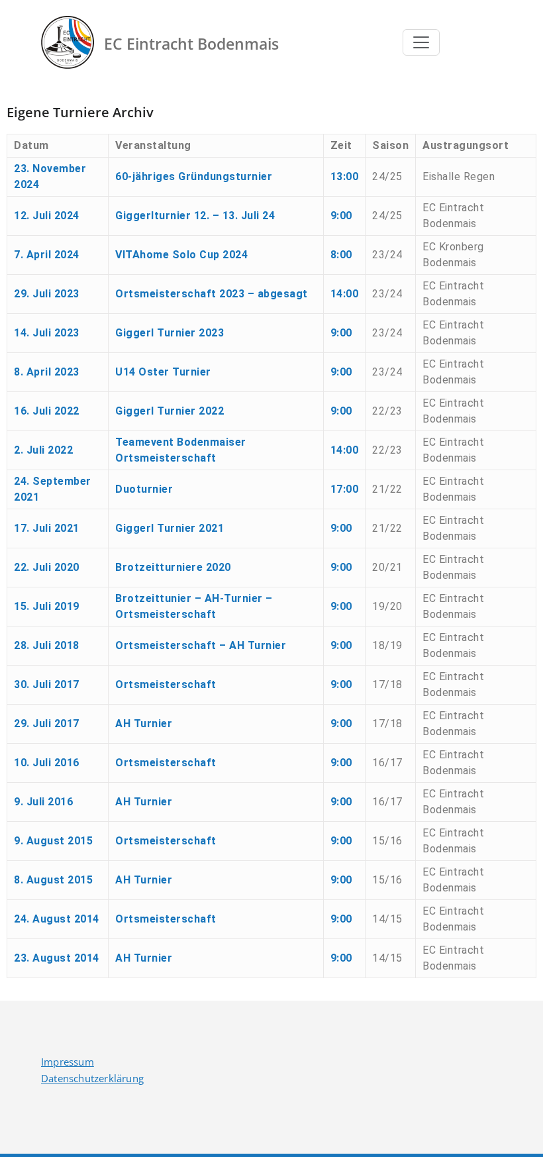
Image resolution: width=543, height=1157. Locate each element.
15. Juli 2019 (46, 606)
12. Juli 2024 (46, 215)
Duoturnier (144, 489)
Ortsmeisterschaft (166, 684)
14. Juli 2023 (46, 333)
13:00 (344, 176)
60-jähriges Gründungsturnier (193, 176)
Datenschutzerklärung (92, 1078)
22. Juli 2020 (46, 567)
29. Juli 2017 (46, 723)
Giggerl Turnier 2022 (169, 411)
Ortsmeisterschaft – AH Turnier (200, 645)
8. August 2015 (53, 880)
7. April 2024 (46, 254)
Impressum (67, 1061)
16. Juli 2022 (46, 411)
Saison (390, 145)
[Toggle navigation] (421, 42)
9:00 (341, 215)
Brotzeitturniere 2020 (173, 567)
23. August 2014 (56, 958)
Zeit (341, 145)
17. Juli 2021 (46, 528)
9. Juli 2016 (43, 801)
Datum (31, 145)
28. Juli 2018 (46, 645)
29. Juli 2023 (46, 293)
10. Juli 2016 (46, 762)
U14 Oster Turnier (163, 372)
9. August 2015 (53, 840)
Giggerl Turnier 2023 (169, 333)
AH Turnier (143, 723)
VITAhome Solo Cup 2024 (181, 254)
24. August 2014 (56, 919)
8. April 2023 (46, 372)
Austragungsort (465, 145)
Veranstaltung (153, 145)
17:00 (344, 489)
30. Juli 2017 (46, 684)
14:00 (344, 293)
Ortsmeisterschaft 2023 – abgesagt (211, 293)
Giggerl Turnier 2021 (169, 528)
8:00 (341, 254)
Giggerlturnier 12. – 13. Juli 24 (195, 215)
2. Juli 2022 (43, 450)
